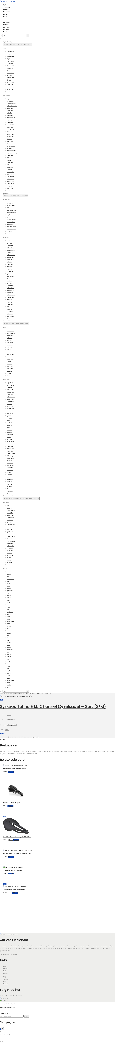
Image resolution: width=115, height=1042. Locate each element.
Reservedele (7, 12)
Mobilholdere (10, 132)
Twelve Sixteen (11, 510)
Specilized (10, 591)
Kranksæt (9, 425)
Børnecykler (10, 52)
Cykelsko (9, 262)
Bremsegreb (10, 385)
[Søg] (27, 35)
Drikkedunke (10, 125)
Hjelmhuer (10, 274)
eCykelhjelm (10, 517)
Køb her (2, 733)
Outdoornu (10, 520)
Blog (4, 966)
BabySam (9, 522)
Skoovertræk (10, 276)
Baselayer (9, 241)
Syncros (9, 715)
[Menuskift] (0, 38)
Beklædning (6, 9)
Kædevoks (10, 345)
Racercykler (10, 68)
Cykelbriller (10, 245)
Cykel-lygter (10, 515)
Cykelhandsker (11, 250)
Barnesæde (10, 101)
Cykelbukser (10, 248)
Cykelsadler (10, 394)
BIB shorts (9, 243)
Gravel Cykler (10, 61)
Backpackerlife (11, 525)
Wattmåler (10, 141)
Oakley (9, 583)
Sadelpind (9, 430)
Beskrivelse (3, 739)
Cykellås (9, 113)
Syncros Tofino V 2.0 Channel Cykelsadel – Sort (17, 853)
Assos (8, 572)
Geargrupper (10, 409)
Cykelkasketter (11, 255)
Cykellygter (10, 115)
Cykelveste (10, 269)
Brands (5, 16)
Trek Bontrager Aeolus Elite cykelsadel (14, 889)
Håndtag (9, 418)
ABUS (8, 600)
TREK (8, 593)
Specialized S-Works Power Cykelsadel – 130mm (17, 837)
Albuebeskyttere (11, 203)
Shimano (9, 588)
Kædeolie (9, 340)
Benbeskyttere (11, 205)
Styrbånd (9, 139)
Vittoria (9, 598)
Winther (9, 626)
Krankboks (10, 423)
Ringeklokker (10, 134)
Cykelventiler (10, 401)
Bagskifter (10, 383)
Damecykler (10, 56)
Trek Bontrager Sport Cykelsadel (12, 870)
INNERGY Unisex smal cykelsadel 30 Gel (14, 768)
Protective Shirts (11, 212)
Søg (1, 35)
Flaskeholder (10, 127)
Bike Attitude (10, 621)
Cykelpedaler (10, 392)
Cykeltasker (10, 120)
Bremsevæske (11, 333)
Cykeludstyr (6, 7)
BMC (8, 576)
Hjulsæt (9, 416)
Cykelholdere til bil (12, 106)
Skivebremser (11, 432)
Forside (2, 694)
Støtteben (10, 434)
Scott (8, 586)
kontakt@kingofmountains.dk (8, 954)
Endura (9, 605)
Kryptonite (10, 612)
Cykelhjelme (10, 208)
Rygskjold (9, 215)
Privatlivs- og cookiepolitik (7, 1007)
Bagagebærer (11, 99)
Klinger (9, 420)
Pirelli (8, 624)
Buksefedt (10, 335)
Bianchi (9, 574)
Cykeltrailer (10, 122)
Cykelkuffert (10, 108)
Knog (8, 619)
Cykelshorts (10, 259)
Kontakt (5, 973)
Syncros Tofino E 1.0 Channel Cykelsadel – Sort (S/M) (53, 706)
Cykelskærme (11, 397)
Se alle (9, 70)
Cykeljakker (10, 252)
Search (26, 1016)
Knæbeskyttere (11, 210)
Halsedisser (10, 271)
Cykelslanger (10, 399)
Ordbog (5, 968)
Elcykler (9, 59)
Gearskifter (10, 413)
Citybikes (9, 54)
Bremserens (10, 331)
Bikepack (9, 508)
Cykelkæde (10, 390)
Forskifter (9, 404)
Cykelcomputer (11, 103)
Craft (8, 616)
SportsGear (10, 532)
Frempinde (10, 406)
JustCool (9, 529)
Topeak (9, 607)
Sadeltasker (10, 136)
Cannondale (10, 579)
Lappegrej (9, 347)
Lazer (8, 602)
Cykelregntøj (10, 257)
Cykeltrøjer (10, 267)
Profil (4, 971)
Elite (8, 609)
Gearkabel (10, 411)
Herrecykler (10, 63)
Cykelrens (9, 338)
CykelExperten (11, 506)
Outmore (9, 527)
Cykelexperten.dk (12, 725)
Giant (8, 581)
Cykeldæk (10, 387)
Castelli (9, 614)
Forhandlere (6, 14)
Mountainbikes (11, 66)
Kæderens (10, 343)
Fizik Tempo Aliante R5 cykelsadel (13, 803)
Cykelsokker (10, 264)
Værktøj (9, 350)
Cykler (5, 5)
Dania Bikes (10, 513)
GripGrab (9, 595)
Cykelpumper (11, 118)
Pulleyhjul (9, 427)
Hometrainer (10, 129)
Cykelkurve (10, 110)
